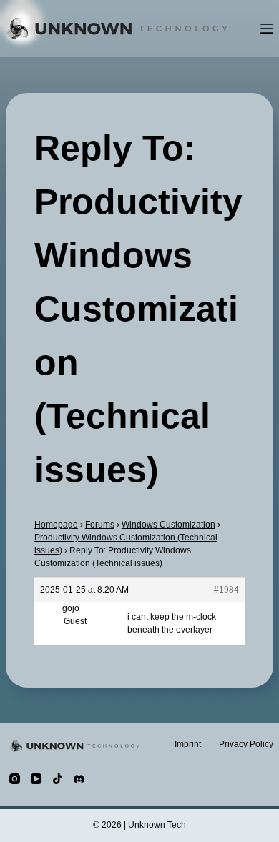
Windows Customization (168, 525)
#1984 (226, 590)
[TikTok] (57, 778)
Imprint (188, 744)
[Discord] (79, 778)
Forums (99, 525)
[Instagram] (14, 778)
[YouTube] (36, 778)
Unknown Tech (157, 825)
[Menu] (266, 28)
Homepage (56, 525)
